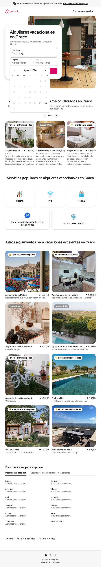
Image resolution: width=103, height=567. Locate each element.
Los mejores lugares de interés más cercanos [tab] (50, 473)
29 (40, 103)
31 (14, 108)
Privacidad (45, 562)
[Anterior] (45, 115)
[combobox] (33, 53)
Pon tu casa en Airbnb (83, 11)
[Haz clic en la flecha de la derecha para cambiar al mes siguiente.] (45, 70)
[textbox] (21, 62)
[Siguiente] (56, 115)
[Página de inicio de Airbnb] (12, 11)
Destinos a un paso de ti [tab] (15, 473)
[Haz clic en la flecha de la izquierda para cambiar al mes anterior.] (14, 70)
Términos (56, 562)
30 (46, 103)
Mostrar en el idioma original (75, 3)
